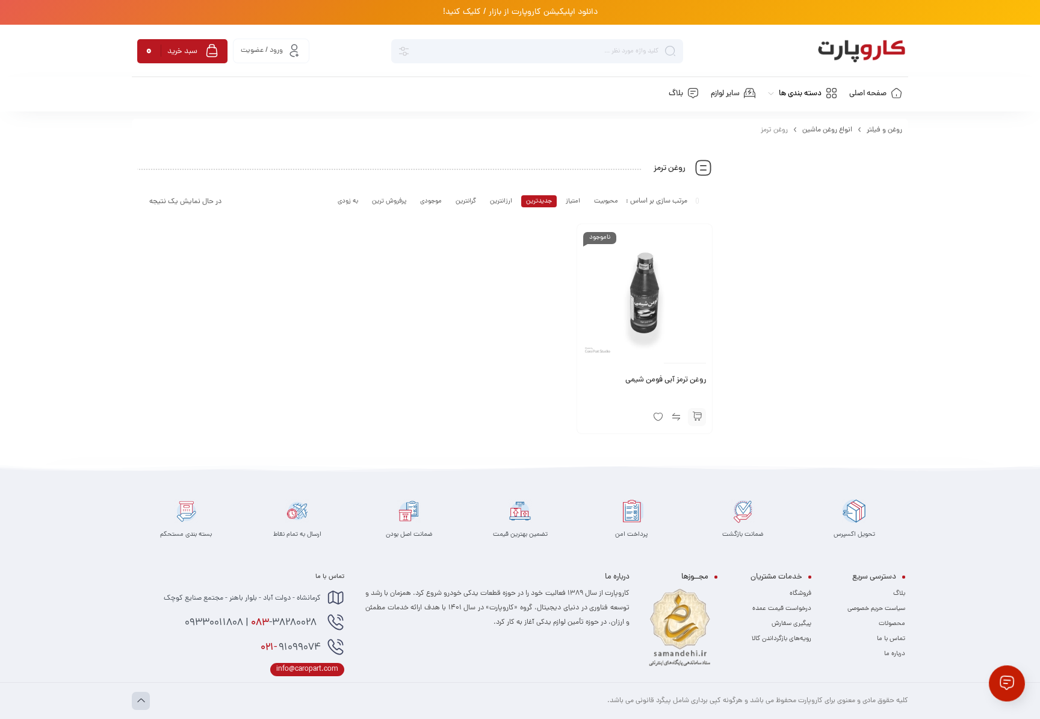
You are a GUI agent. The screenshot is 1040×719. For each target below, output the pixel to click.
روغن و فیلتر (884, 130)
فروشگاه (800, 593)
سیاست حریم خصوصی (876, 609)
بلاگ (899, 593)
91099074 (291, 648)
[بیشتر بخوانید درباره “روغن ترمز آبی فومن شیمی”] (697, 417)
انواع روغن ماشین (827, 130)
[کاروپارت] (861, 51)
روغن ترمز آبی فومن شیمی (665, 380)
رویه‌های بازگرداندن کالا (781, 639)
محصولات (892, 624)
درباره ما (894, 654)
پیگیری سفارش (791, 624)
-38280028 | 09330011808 (252, 623)
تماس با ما (891, 639)
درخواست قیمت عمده (781, 609)
